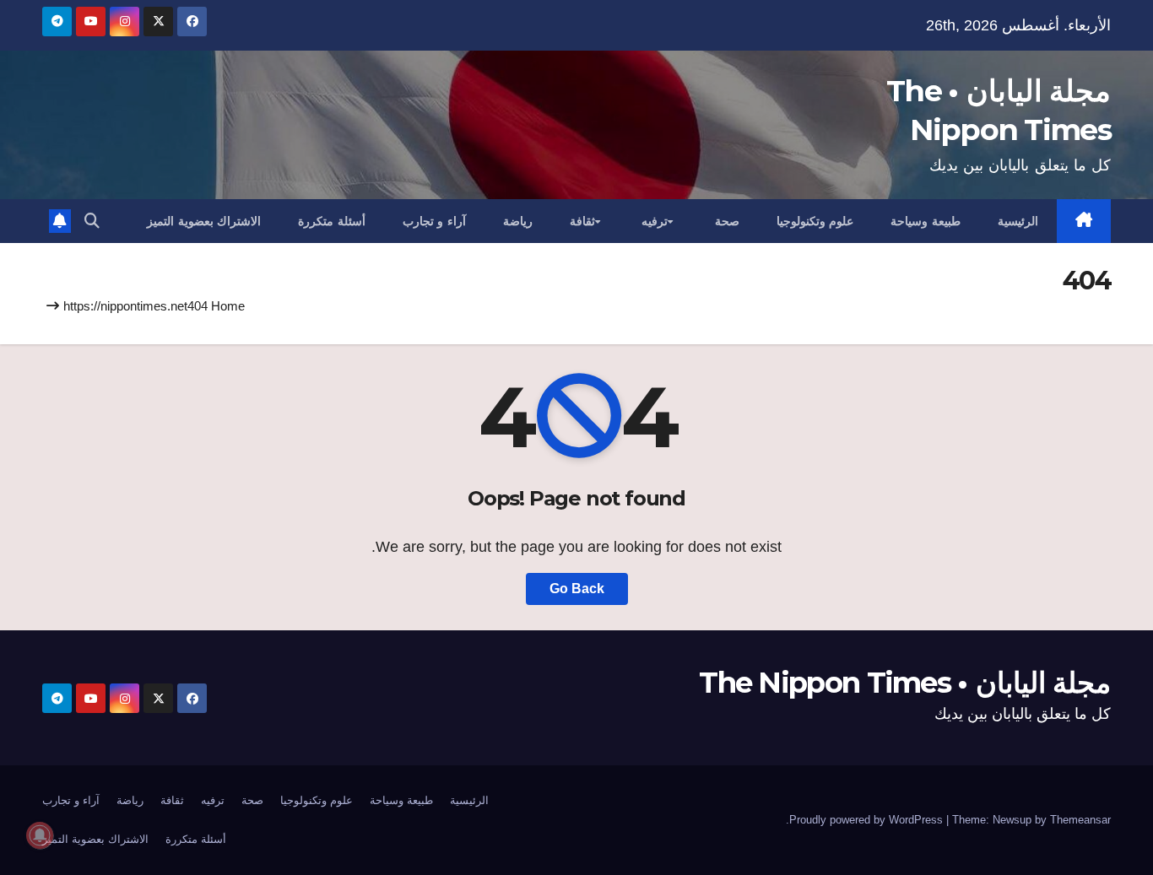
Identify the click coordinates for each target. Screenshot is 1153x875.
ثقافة (582, 221)
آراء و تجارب (434, 221)
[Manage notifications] (39, 835)
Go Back (576, 588)
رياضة (518, 221)
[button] (92, 221)
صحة (727, 221)
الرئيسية (1018, 221)
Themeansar (1080, 819)
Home (228, 306)
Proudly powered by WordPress (867, 819)
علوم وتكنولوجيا (815, 221)
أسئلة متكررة (331, 221)
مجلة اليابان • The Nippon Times (905, 682)
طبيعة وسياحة (925, 221)
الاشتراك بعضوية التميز (204, 221)
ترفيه (654, 221)
